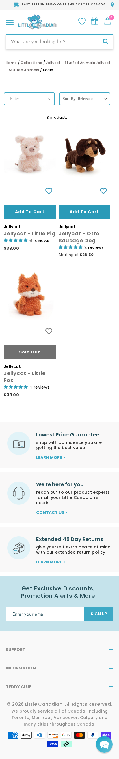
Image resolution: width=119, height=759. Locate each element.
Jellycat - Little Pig (29, 233)
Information (21, 668)
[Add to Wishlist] (48, 191)
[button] (104, 744)
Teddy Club (19, 687)
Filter (14, 98)
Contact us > (51, 512)
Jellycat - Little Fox (25, 377)
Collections (31, 62)
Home (11, 62)
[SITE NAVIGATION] (10, 21)
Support (15, 649)
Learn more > (50, 457)
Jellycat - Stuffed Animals (70, 62)
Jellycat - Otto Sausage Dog (79, 237)
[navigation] (29, 103)
